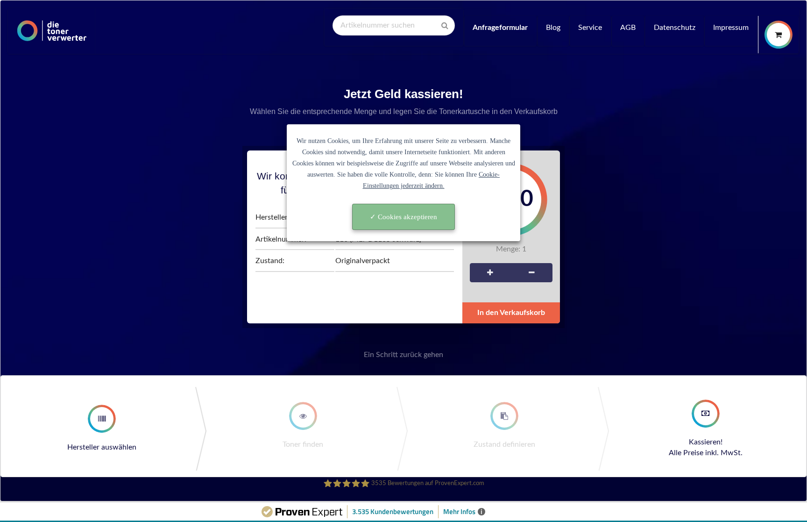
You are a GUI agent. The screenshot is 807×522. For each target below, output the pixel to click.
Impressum (731, 27)
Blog (553, 27)
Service (590, 27)
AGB (628, 27)
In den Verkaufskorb (511, 312)
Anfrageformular (500, 27)
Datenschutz (674, 27)
